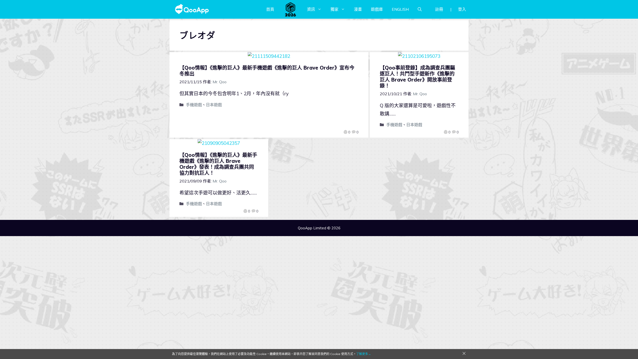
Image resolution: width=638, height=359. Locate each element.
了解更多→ (363, 354)
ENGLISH (400, 9)
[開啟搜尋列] (419, 9)
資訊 (311, 9)
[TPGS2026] (291, 9)
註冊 (439, 9)
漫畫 (358, 9)
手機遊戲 (194, 104)
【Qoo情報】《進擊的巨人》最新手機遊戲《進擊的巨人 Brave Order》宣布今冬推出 (266, 71)
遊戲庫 (377, 9)
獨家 (334, 9)
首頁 (270, 9)
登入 (462, 9)
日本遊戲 (214, 104)
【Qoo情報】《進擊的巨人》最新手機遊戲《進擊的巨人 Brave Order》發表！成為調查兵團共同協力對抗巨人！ (218, 164)
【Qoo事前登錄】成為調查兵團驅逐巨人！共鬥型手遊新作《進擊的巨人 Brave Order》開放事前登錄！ (417, 77)
